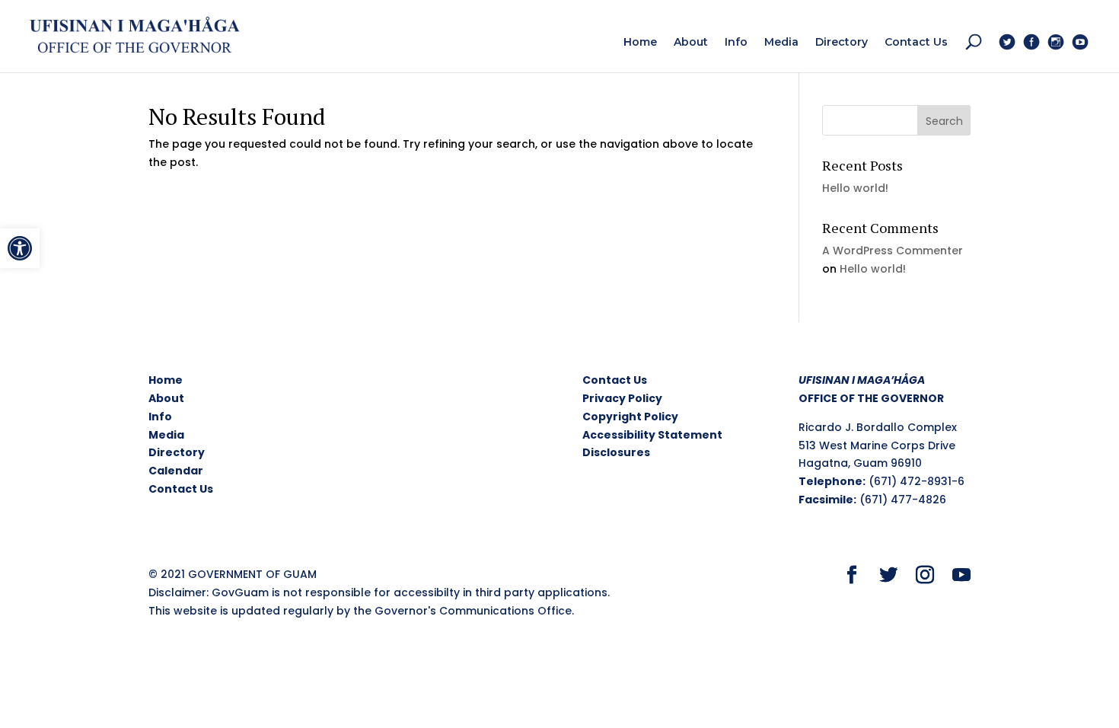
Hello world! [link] (855, 188)
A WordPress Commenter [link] (892, 250)
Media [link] (166, 434)
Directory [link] (176, 452)
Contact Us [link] (180, 489)
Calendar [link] (175, 470)
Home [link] (165, 380)
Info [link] (160, 416)
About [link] (166, 398)
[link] (20, 248)
